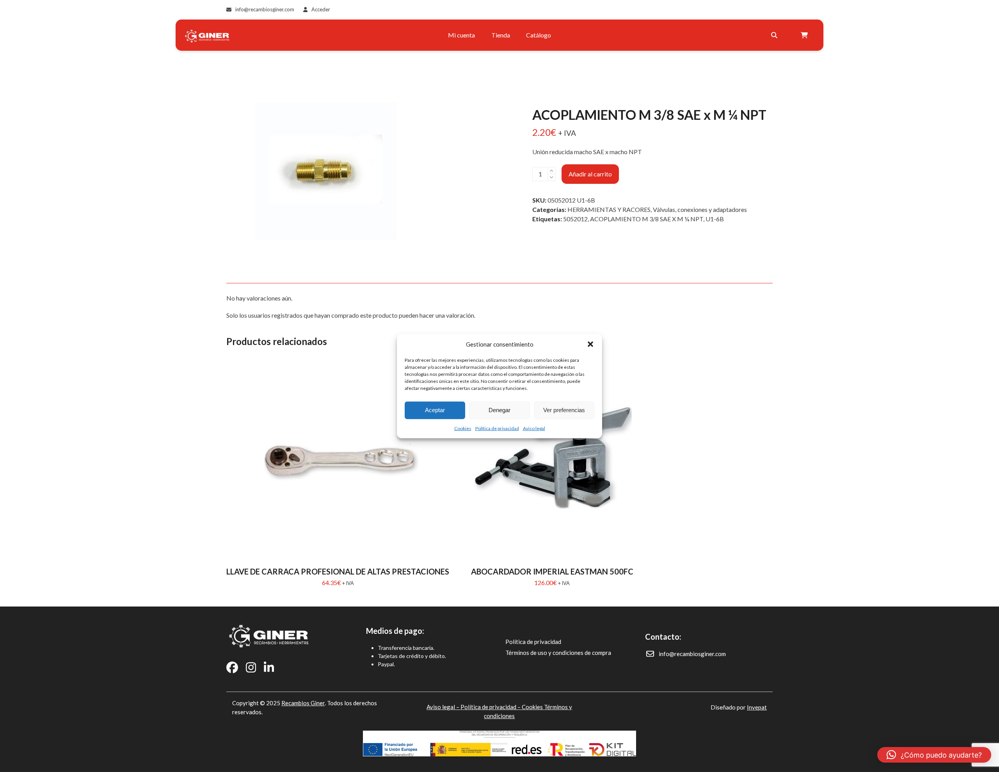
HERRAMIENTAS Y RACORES (609, 209)
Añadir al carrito (590, 174)
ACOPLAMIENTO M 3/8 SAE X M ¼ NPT (646, 218)
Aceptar (435, 410)
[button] (590, 344)
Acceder (320, 9)
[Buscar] (774, 35)
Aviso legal (534, 428)
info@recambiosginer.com (264, 9)
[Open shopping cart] (805, 35)
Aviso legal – (443, 706)
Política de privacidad (497, 428)
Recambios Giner (303, 702)
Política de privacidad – (491, 706)
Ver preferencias (564, 410)
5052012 (575, 218)
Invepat (757, 707)
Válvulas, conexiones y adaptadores (700, 209)
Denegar (499, 410)
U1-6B (715, 218)
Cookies (462, 428)
